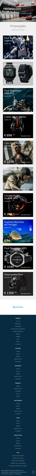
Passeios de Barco (18, 331)
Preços (18, 341)
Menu (33, 2)
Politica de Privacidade (18, 460)
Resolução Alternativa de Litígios (18, 466)
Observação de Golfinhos (18, 329)
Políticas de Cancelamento (18, 463)
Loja (18, 339)
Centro (18, 351)
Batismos (18, 324)
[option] (18, 307)
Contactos (18, 344)
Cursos (18, 321)
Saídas (18, 334)
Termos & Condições (18, 455)
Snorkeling (18, 326)
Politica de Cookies (18, 458)
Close (33, 472)
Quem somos (18, 359)
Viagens (18, 336)
